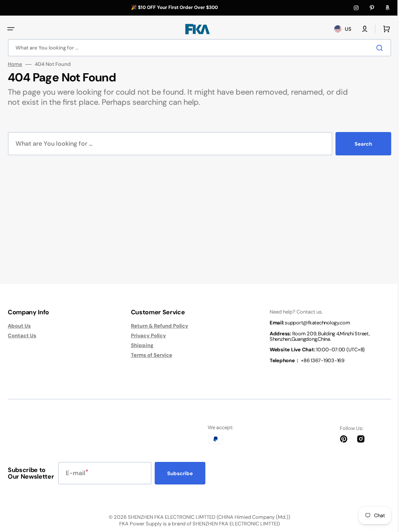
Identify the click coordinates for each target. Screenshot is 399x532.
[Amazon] (387, 8)
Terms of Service (148, 355)
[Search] (375, 47)
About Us (19, 326)
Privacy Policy (145, 335)
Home (15, 64)
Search (357, 144)
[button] (10, 28)
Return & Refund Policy (156, 326)
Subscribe (180, 473)
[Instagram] (356, 8)
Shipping (139, 345)
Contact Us (22, 335)
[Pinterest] (372, 8)
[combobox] (196, 47)
